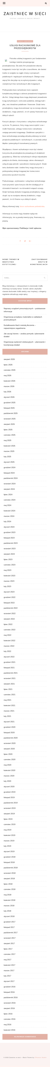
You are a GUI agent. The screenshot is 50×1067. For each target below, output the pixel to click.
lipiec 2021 (8, 689)
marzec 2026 (9, 386)
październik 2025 (11, 413)
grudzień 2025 (9, 402)
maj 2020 (7, 765)
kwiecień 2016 (9, 1030)
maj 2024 (7, 505)
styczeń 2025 (9, 462)
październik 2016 (11, 997)
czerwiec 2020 (9, 759)
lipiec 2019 (8, 819)
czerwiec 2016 (9, 1019)
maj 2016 (7, 1024)
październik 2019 (11, 803)
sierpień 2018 (9, 878)
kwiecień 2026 (9, 381)
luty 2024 (7, 521)
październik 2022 (11, 608)
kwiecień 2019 (9, 835)
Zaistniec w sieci (25, 13)
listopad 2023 (9, 538)
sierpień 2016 (9, 1008)
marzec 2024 (9, 516)
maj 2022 (7, 635)
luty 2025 (7, 457)
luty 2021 (7, 716)
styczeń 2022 (9, 657)
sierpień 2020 (9, 749)
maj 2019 (7, 830)
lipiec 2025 (8, 430)
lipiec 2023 (8, 559)
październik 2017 (11, 932)
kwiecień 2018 (9, 900)
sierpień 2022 (9, 619)
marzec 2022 (9, 646)
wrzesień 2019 (10, 808)
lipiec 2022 (8, 624)
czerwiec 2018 (9, 889)
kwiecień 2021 (9, 705)
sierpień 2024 (9, 489)
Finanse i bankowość (25, 41)
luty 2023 (7, 586)
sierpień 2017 (9, 943)
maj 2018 (7, 895)
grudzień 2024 (9, 467)
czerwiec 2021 (9, 694)
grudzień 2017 (9, 922)
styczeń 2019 (9, 851)
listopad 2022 (9, 603)
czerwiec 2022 (9, 630)
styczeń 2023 (9, 592)
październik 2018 (11, 868)
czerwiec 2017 (9, 954)
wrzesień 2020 (10, 743)
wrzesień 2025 (10, 419)
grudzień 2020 (9, 727)
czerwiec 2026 (9, 370)
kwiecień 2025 (9, 446)
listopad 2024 (9, 473)
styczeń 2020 (9, 786)
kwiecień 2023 (9, 576)
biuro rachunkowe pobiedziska (32, 206)
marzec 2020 (9, 776)
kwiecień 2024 (9, 511)
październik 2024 (11, 478)
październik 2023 (11, 543)
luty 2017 (7, 976)
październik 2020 (11, 738)
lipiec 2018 (8, 884)
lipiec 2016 (8, 1014)
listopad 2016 (9, 992)
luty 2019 (7, 846)
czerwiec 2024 (9, 500)
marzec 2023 (9, 581)
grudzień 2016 (9, 987)
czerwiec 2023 (9, 565)
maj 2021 (7, 700)
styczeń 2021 (9, 722)
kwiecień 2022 (9, 640)
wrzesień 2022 (10, 613)
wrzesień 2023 (10, 548)
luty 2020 (7, 781)
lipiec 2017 (8, 949)
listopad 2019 (9, 797)
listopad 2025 (9, 408)
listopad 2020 (9, 732)
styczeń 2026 (9, 397)
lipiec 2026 (8, 365)
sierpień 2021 (9, 684)
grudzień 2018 (9, 857)
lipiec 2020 (8, 754)
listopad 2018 (9, 862)
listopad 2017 (9, 927)
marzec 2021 (9, 711)
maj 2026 (7, 375)
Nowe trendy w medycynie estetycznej (10, 261)
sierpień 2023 (9, 554)
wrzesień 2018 (10, 873)
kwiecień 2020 (9, 770)
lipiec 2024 (8, 494)
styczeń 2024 (9, 527)
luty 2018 (7, 911)
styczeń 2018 (9, 916)
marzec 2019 (9, 841)
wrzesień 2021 (10, 678)
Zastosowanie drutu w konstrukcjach (39, 261)
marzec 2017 (9, 970)
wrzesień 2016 (10, 1003)
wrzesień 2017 (10, 938)
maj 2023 (7, 570)
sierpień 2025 (9, 424)
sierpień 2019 (9, 814)
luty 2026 (7, 392)
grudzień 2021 (9, 662)
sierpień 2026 (9, 359)
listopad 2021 (9, 668)
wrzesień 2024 (10, 484)
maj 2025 (7, 440)
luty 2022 (7, 651)
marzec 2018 (9, 906)
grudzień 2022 (9, 597)
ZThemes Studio (41, 1057)
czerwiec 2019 (9, 824)
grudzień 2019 (9, 792)
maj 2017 (7, 960)
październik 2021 (11, 673)
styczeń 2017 (9, 981)
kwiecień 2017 (9, 965)
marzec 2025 (9, 451)
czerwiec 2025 (9, 435)
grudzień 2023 (9, 532)
